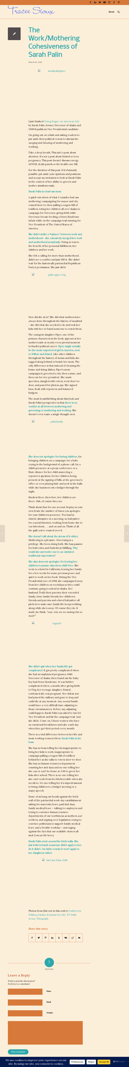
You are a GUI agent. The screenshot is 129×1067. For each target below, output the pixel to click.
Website (49, 1013)
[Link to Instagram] (109, 2)
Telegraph (42, 918)
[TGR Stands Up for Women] (2, 533)
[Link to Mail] (100, 2)
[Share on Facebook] (32, 937)
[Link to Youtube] (104, 2)
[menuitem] (111, 12)
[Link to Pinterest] (118, 2)
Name (48, 991)
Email (48, 1002)
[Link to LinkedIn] (95, 2)
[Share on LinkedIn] (52, 937)
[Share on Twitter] (39, 937)
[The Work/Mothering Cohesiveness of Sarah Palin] (14, 33)
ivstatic (42, 914)
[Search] (118, 12)
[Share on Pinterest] (45, 937)
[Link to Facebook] (90, 2)
